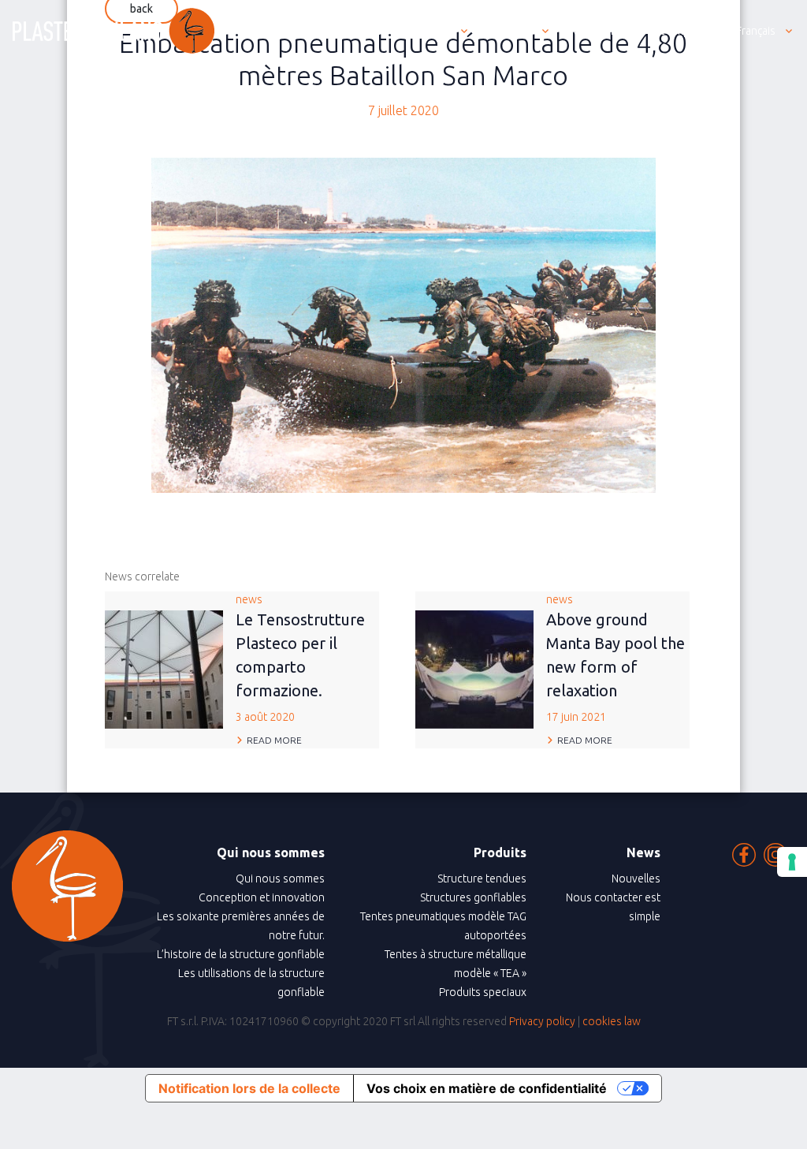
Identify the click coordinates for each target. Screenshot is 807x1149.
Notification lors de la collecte (249, 1088)
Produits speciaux (482, 992)
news (300, 658)
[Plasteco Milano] (113, 31)
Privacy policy (542, 1021)
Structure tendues (481, 878)
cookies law (611, 1021)
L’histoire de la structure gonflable (241, 954)
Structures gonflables (473, 897)
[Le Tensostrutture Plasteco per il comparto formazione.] (164, 669)
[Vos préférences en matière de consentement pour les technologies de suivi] (792, 862)
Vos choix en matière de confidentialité (486, 1088)
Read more (274, 740)
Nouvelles (636, 878)
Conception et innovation (262, 897)
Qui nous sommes (280, 878)
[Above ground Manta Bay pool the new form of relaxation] (474, 669)
